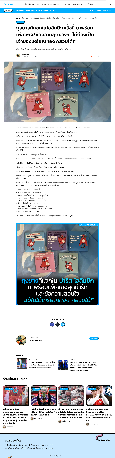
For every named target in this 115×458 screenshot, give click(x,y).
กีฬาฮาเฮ (25, 18)
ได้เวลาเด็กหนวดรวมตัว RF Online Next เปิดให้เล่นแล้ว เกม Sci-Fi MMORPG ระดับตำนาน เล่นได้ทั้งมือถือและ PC (49, 10)
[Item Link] (15, 395)
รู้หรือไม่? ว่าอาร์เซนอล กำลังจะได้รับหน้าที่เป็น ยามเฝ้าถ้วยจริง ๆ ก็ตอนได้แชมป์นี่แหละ (44, 412)
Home (18, 18)
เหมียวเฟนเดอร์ (25, 54)
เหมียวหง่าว (10, 427)
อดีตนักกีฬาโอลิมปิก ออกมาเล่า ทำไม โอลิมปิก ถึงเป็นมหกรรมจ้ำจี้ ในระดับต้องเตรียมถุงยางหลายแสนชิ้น (42, 365)
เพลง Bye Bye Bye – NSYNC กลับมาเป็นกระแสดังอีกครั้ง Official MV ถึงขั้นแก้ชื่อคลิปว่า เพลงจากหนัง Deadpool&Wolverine (83, 366)
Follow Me (94, 338)
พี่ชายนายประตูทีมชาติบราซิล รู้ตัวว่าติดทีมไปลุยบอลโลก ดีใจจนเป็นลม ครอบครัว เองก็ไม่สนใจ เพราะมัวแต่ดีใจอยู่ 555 (71, 413)
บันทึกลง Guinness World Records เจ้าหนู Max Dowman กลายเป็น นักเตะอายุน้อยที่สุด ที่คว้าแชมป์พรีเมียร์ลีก (99, 415)
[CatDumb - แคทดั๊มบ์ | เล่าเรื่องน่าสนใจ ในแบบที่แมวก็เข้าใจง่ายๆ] (8, 4)
